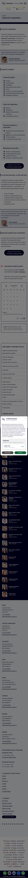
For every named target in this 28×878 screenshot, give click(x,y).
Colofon (7, 420)
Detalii (22, 446)
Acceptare (20, 452)
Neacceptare (7, 452)
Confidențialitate (13, 420)
